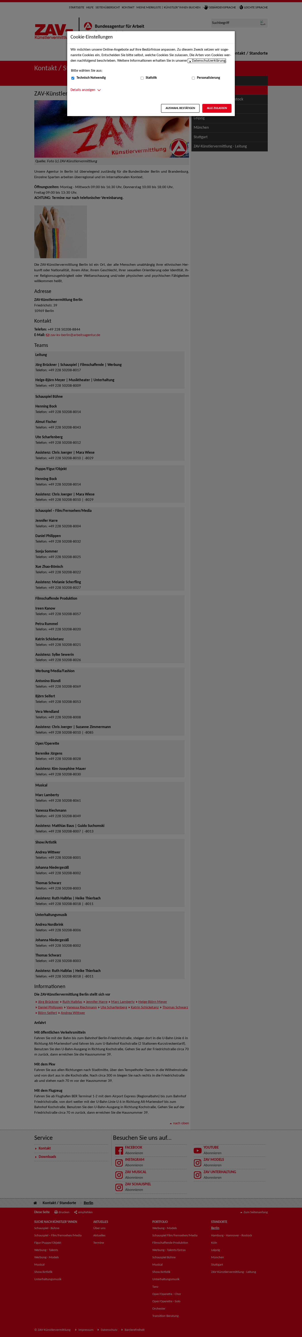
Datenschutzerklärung (209, 61)
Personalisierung (208, 78)
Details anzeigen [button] (83, 90)
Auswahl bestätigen (180, 108)
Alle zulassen (217, 108)
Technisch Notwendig (91, 78)
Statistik (151, 78)
